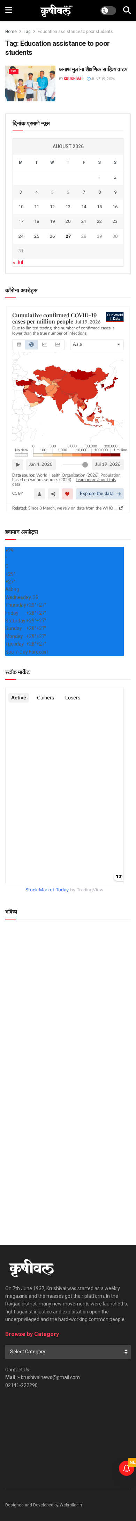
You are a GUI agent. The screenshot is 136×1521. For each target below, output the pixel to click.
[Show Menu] (8, 10)
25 (36, 236)
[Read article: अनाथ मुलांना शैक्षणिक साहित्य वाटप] (30, 83)
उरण (13, 71)
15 (99, 206)
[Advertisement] (68, 1156)
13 (68, 206)
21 (83, 221)
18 (36, 221)
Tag (27, 31)
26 (52, 236)
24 (20, 236)
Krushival (73, 79)
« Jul (18, 262)
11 (36, 206)
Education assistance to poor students (75, 31)
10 (20, 206)
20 (68, 221)
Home (11, 31)
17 (20, 221)
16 (115, 206)
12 (52, 206)
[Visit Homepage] (56, 10)
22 (99, 221)
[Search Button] (127, 10)
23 (115, 221)
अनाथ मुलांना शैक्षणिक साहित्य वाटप (93, 69)
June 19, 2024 (102, 79)
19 (52, 221)
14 (83, 206)
